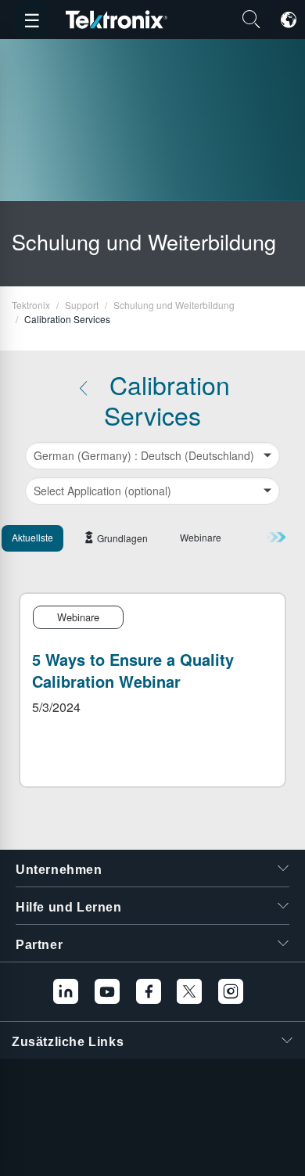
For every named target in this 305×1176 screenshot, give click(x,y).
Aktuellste (32, 537)
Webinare (200, 537)
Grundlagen (122, 538)
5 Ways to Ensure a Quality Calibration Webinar (133, 670)
